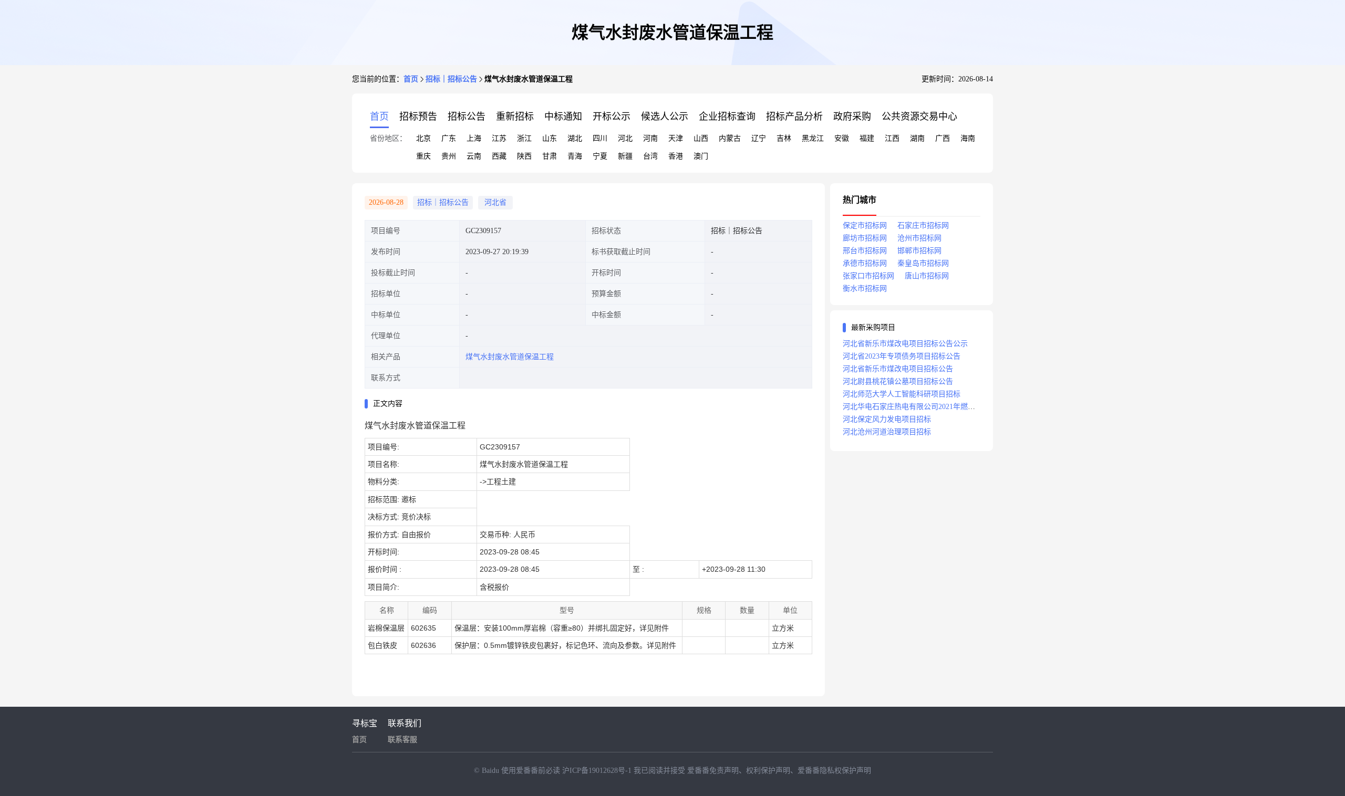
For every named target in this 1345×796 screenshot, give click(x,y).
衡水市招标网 (865, 288)
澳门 (701, 156)
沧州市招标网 (919, 238)
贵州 (448, 156)
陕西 (524, 156)
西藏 (499, 156)
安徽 (841, 138)
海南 (967, 138)
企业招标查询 (727, 116)
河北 (625, 138)
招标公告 (466, 116)
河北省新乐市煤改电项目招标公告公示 (905, 344)
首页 (411, 79)
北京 (423, 138)
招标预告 (418, 116)
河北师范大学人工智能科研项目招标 (901, 394)
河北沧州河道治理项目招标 (887, 432)
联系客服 (402, 739)
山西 (701, 138)
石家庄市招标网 (923, 225)
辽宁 (758, 138)
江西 (892, 138)
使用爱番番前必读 (531, 770)
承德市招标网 (865, 263)
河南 (650, 138)
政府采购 (852, 116)
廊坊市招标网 (865, 238)
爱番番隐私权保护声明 (834, 770)
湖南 (917, 138)
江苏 (499, 138)
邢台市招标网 (865, 251)
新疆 (625, 156)
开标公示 (611, 116)
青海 (574, 156)
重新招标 (515, 116)
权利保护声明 (768, 770)
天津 (675, 138)
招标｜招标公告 (451, 79)
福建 (867, 138)
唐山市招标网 (927, 276)
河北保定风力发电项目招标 (887, 419)
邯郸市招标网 (919, 251)
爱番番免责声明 (713, 770)
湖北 (574, 138)
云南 (474, 156)
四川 (600, 138)
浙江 (524, 138)
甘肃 (549, 156)
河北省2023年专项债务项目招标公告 (901, 356)
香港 (675, 156)
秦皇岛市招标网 (923, 263)
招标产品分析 (794, 116)
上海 (474, 138)
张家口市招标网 (868, 276)
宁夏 (600, 156)
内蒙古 (730, 138)
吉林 (784, 138)
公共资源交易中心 (919, 116)
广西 (942, 138)
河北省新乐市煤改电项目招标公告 (898, 369)
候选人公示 (664, 116)
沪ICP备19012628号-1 (598, 770)
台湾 (650, 156)
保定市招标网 (865, 225)
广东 (448, 138)
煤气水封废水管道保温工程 (509, 357)
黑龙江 (813, 138)
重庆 (423, 156)
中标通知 (563, 116)
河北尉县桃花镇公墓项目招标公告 (898, 381)
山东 (549, 138)
